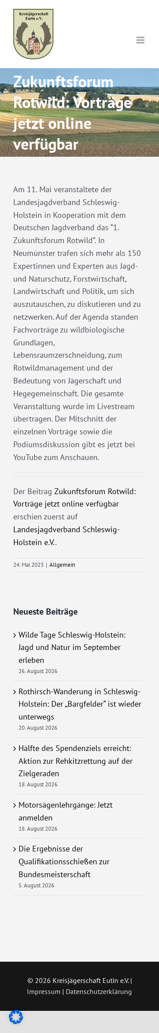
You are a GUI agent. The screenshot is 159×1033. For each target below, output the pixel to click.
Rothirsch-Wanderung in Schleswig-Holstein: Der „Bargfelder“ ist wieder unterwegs (80, 704)
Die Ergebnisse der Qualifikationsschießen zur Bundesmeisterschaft (64, 861)
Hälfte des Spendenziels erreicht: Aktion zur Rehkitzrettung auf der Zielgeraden (75, 761)
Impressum (44, 991)
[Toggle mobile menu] (141, 40)
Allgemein (62, 565)
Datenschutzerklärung (99, 991)
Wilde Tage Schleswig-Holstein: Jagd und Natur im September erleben (72, 647)
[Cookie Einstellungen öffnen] (16, 1021)
